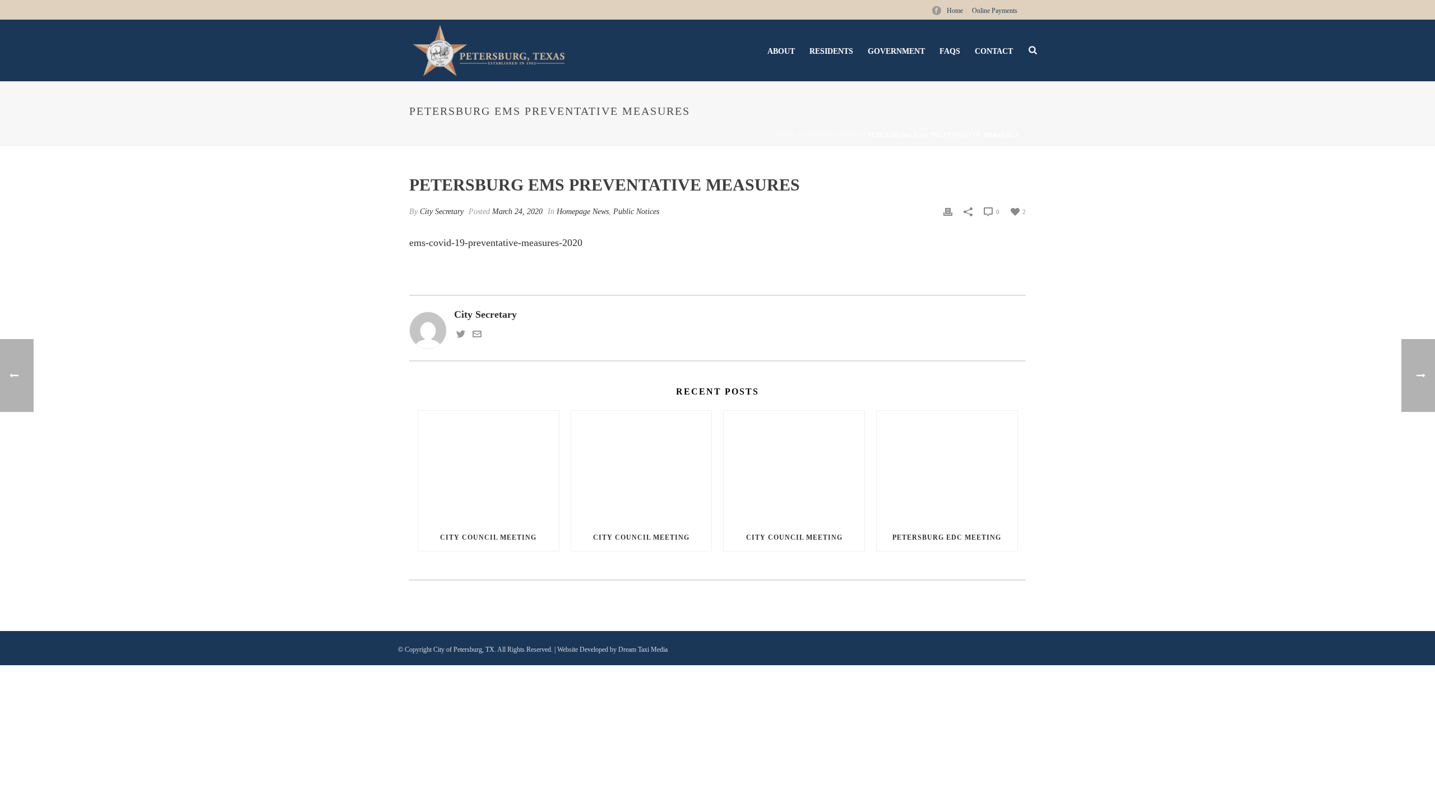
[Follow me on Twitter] (460, 335)
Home (785, 135)
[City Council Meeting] (488, 467)
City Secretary (442, 211)
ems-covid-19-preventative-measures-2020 (495, 242)
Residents (831, 51)
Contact (994, 51)
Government (896, 51)
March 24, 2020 (517, 211)
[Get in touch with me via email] (477, 335)
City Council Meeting (488, 537)
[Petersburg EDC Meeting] (947, 467)
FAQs (949, 51)
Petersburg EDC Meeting (946, 537)
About (781, 51)
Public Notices (636, 211)
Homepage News (831, 135)
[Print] (947, 211)
